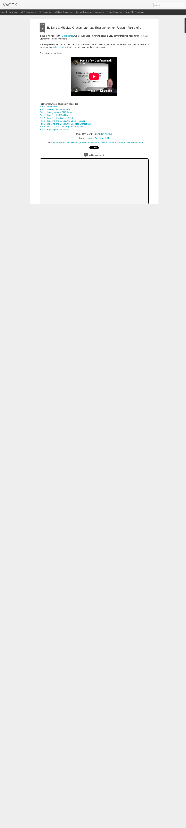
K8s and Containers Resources (89, 11)
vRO (141, 142)
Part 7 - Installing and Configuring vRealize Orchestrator (65, 123)
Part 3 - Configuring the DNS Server (56, 112)
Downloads (14, 11)
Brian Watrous (105, 133)
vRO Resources (28, 11)
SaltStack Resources (63, 11)
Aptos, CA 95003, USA (98, 138)
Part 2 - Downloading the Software (55, 109)
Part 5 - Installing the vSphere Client (56, 118)
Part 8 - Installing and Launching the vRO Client (61, 126)
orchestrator (93, 142)
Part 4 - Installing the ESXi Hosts (54, 115)
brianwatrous (73, 142)
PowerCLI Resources (134, 11)
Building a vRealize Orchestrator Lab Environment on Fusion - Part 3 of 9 (94, 27)
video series (67, 35)
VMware (103, 142)
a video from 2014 (59, 47)
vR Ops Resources (114, 11)
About (4, 11)
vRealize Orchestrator (127, 142)
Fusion (83, 142)
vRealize (112, 142)
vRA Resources (45, 11)
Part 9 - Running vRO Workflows (54, 129)
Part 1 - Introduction (49, 106)
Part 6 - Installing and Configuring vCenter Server (62, 120)
